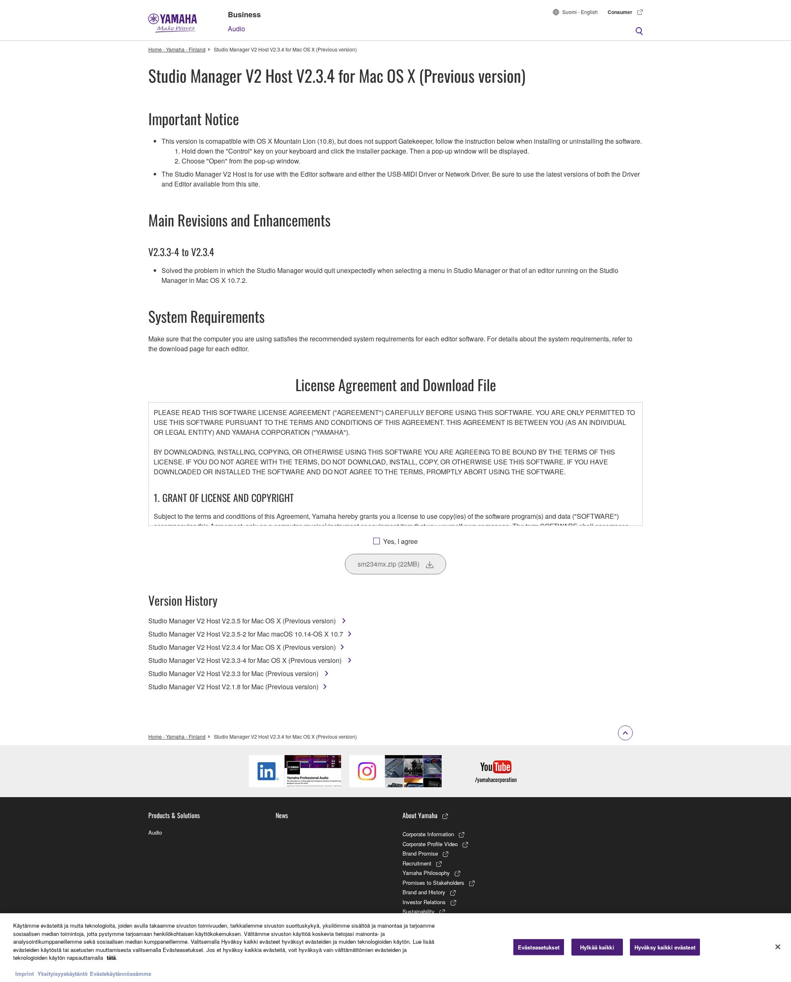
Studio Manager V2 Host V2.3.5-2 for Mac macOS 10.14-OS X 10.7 (245, 634)
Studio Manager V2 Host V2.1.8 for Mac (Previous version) (233, 686)
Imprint (24, 973)
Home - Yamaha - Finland (177, 49)
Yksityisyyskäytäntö (62, 973)
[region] (395, 947)
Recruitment (417, 863)
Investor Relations (424, 902)
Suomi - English (580, 11)
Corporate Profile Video (430, 844)
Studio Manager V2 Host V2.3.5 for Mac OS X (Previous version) (242, 620)
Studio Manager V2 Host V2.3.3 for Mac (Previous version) (234, 673)
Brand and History (424, 892)
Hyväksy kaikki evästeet (664, 947)
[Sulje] (778, 947)
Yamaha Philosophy (426, 873)
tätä (111, 957)
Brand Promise (420, 853)
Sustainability (419, 911)
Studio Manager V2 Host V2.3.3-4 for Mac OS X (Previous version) (245, 660)
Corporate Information (428, 834)
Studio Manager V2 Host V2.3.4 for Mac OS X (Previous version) (242, 647)
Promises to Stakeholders (433, 882)
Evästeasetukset (538, 947)
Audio (236, 28)
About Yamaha (420, 815)
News (282, 815)
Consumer (620, 12)
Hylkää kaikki (597, 947)
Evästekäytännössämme (120, 973)
